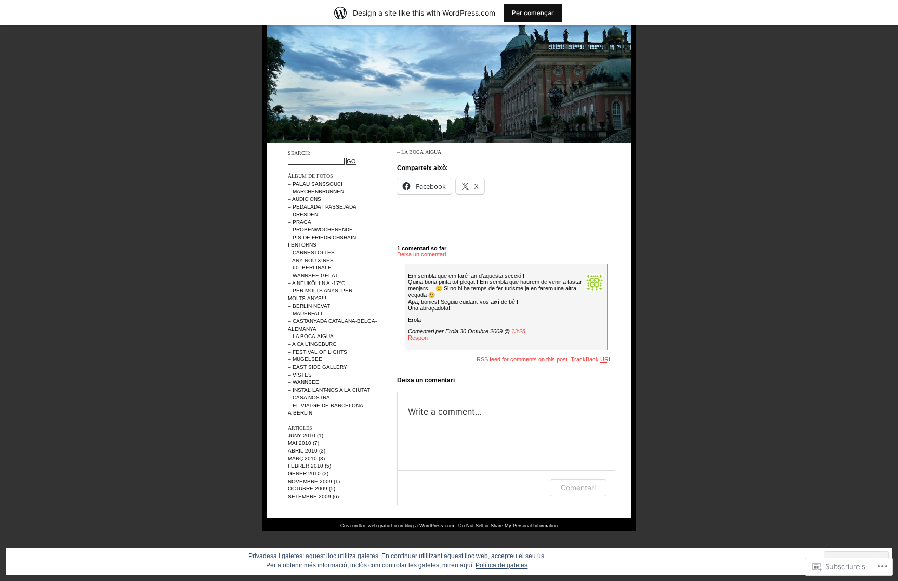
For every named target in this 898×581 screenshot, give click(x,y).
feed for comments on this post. (523, 359)
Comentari (578, 487)
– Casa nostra (309, 398)
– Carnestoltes (311, 252)
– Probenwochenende (320, 230)
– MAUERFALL (306, 313)
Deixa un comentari (421, 254)
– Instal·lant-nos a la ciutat (329, 390)
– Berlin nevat (309, 306)
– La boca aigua (311, 336)
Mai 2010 (299, 443)
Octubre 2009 (307, 489)
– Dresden (303, 214)
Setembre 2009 (309, 496)
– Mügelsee (305, 359)
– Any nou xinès (311, 260)
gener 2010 (304, 473)
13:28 (518, 331)
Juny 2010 (301, 435)
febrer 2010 (305, 466)
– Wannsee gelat (313, 275)
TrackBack (590, 359)
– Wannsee (303, 382)
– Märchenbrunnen (316, 192)
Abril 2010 (303, 451)
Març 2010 (302, 458)
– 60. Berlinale (310, 267)
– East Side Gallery (317, 367)
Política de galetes (501, 565)
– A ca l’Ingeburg (312, 344)
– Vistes (300, 375)
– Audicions (304, 199)
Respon (418, 337)
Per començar (533, 13)
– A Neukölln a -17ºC (316, 283)
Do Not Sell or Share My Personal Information (508, 525)
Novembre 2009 (310, 481)
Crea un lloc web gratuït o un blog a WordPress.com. (398, 525)
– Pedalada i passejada (322, 207)
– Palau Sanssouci (315, 184)
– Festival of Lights (317, 352)
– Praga (299, 222)
